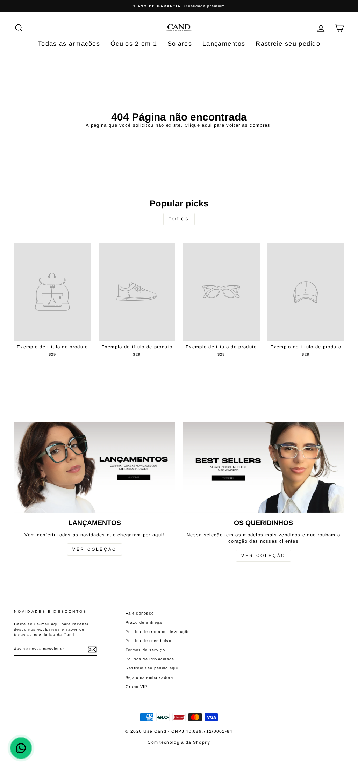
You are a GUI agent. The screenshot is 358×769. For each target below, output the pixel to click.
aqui (207, 125)
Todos (179, 219)
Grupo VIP (137, 686)
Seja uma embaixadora (149, 677)
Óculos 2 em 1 (133, 43)
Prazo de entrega (144, 622)
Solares (179, 43)
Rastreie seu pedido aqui (152, 668)
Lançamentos (223, 43)
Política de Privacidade (150, 659)
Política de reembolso (148, 641)
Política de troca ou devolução (158, 632)
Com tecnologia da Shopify (179, 742)
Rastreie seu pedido (288, 43)
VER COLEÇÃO (94, 549)
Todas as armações (69, 43)
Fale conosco (140, 613)
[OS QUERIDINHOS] (263, 467)
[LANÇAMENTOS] (94, 467)
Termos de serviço (145, 650)
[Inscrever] (92, 649)
